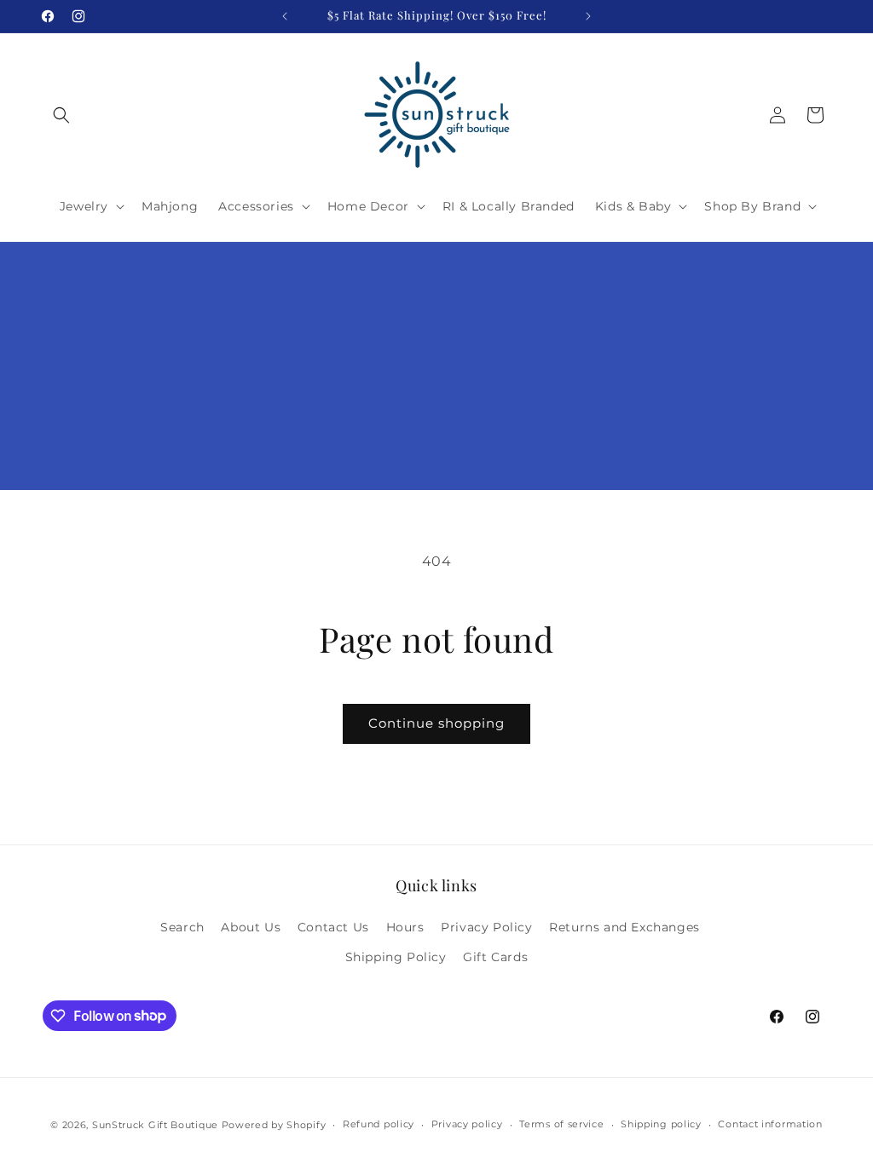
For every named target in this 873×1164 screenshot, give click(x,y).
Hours (405, 927)
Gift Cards (495, 957)
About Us (250, 927)
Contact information (770, 1124)
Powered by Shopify (274, 1125)
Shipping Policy (396, 957)
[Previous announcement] (285, 16)
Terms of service (561, 1124)
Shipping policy (661, 1124)
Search (182, 927)
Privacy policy (467, 1124)
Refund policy (378, 1124)
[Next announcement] (588, 16)
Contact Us (333, 927)
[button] (61, 115)
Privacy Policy (486, 927)
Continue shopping (436, 723)
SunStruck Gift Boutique (155, 1125)
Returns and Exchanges (624, 927)
